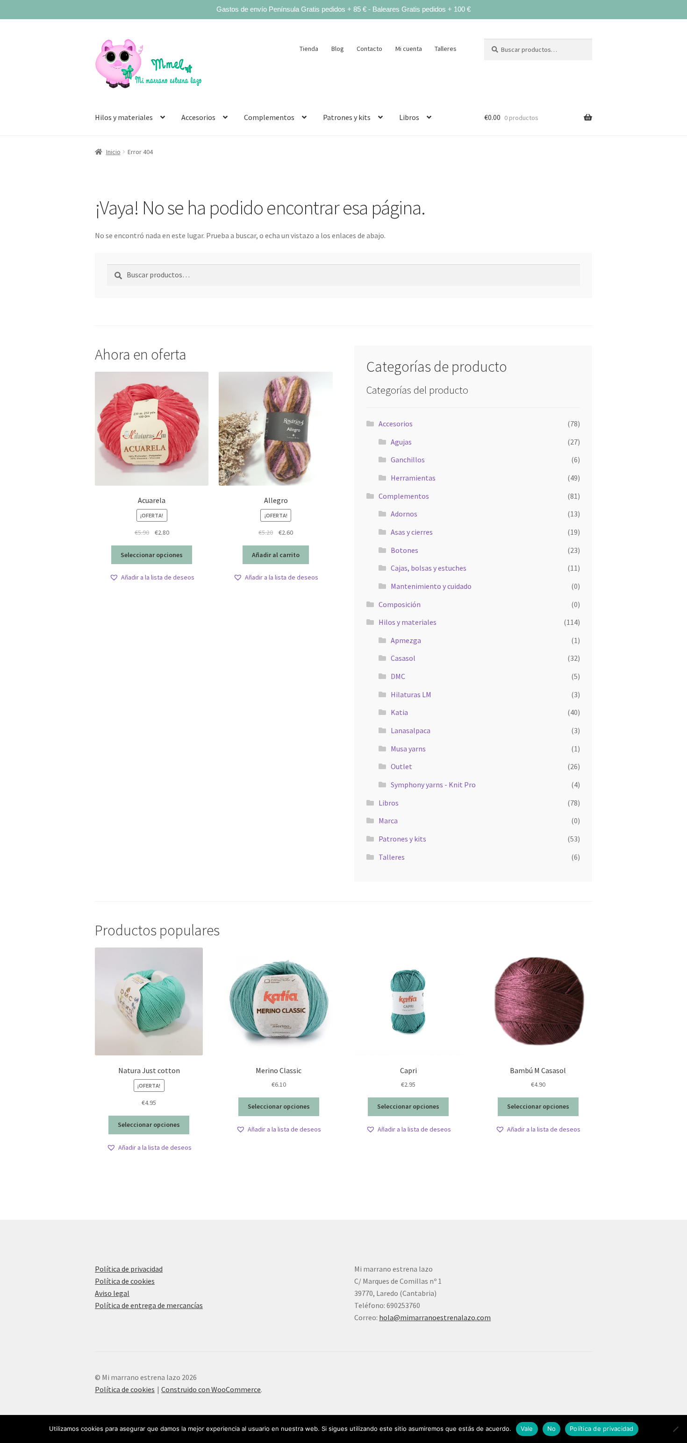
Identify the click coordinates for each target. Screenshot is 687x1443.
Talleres (446, 48)
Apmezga (406, 640)
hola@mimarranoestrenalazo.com (435, 1317)
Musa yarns (408, 748)
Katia (399, 712)
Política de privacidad (129, 1268)
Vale (527, 1428)
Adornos (404, 513)
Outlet (401, 766)
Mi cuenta (408, 48)
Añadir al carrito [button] (276, 555)
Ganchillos (408, 459)
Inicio (113, 152)
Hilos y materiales (124, 117)
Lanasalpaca (410, 730)
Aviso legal (112, 1293)
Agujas (401, 441)
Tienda (309, 48)
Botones (404, 550)
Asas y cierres (412, 532)
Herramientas (413, 477)
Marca (388, 820)
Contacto (369, 48)
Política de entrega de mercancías (149, 1305)
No (551, 1428)
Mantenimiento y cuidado (431, 586)
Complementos (269, 117)
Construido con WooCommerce (211, 1389)
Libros (409, 117)
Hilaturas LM (411, 694)
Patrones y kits (347, 117)
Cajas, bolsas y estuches (428, 568)
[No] (675, 1429)
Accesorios (198, 117)
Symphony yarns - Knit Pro (433, 784)
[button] (151, 577)
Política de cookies (125, 1281)
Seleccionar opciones (152, 555)
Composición (400, 604)
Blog (337, 48)
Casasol (403, 658)
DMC (398, 676)
